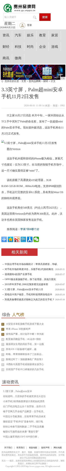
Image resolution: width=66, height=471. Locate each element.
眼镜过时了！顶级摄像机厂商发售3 (24, 359)
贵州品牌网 (35, 81)
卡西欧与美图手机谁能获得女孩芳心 (25, 364)
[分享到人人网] (29, 239)
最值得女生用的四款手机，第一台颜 (25, 344)
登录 (29, 25)
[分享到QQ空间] (10, 239)
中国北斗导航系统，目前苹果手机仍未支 (24, 416)
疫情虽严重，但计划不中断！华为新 (25, 334)
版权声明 (45, 447)
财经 (6, 46)
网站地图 (58, 447)
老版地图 (33, 447)
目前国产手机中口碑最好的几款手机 (25, 369)
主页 (23, 81)
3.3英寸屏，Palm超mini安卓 (17, 391)
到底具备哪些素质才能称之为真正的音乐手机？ (29, 299)
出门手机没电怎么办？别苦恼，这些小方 (24, 406)
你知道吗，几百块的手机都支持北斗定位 (24, 396)
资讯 (6, 35)
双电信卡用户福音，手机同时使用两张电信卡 (28, 294)
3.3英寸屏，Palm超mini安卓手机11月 (24, 289)
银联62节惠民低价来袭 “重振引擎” (21, 431)
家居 (54, 35)
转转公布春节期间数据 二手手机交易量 (23, 426)
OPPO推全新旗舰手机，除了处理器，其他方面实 (30, 279)
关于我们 (8, 447)
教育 (42, 35)
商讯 (6, 58)
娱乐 (30, 35)
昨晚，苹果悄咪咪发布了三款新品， (25, 354)
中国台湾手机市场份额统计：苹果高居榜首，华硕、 (32, 264)
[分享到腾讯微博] (23, 239)
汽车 (18, 35)
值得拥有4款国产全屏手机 (18, 274)
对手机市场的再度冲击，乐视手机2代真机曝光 (29, 269)
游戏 (54, 46)
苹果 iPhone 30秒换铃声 (18, 329)
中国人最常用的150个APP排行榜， (21, 436)
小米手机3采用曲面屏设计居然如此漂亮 (24, 401)
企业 (42, 46)
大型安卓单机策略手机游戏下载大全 (25, 324)
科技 (18, 46)
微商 (18, 58)
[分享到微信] (36, 239)
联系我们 (21, 447)
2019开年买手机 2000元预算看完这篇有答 (26, 284)
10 (3, 369)
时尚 (30, 46)
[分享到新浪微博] (17, 239)
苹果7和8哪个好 (29, 229)
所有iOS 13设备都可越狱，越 (21, 349)
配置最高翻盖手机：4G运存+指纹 (23, 339)
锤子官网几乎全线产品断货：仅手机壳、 (24, 411)
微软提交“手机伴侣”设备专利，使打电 (23, 421)
